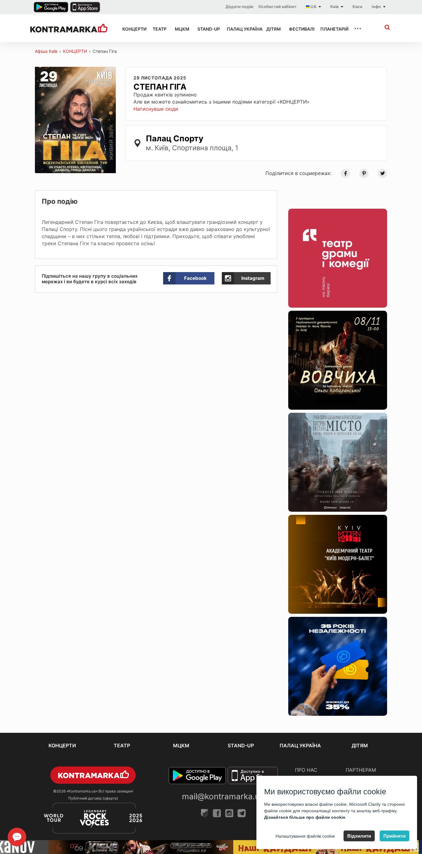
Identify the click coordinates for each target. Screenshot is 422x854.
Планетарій (331, 29)
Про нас (306, 770)
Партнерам (361, 770)
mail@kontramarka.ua (223, 796)
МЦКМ (180, 29)
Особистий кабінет (277, 6)
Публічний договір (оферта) (93, 798)
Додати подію (240, 6)
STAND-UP (206, 29)
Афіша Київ (46, 51)
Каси (357, 6)
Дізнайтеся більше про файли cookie (304, 817)
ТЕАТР (158, 29)
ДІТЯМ (272, 29)
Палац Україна (241, 29)
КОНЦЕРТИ (131, 29)
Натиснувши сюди (155, 109)
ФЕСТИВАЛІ (299, 29)
